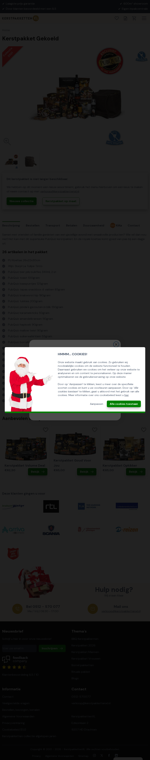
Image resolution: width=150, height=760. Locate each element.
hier (126, 395)
